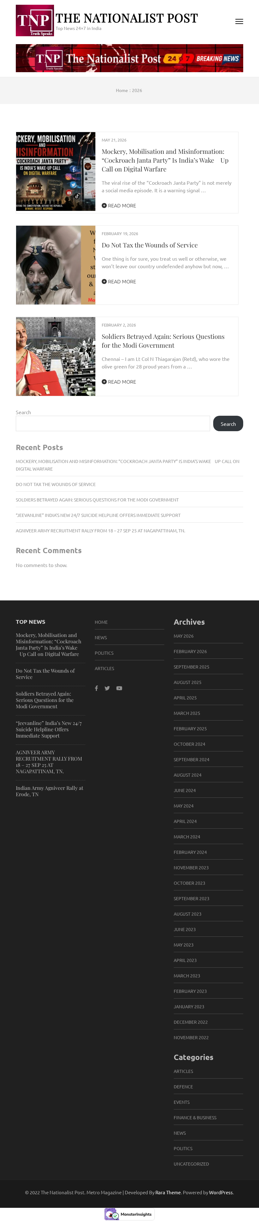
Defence (183, 1086)
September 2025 (191, 666)
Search (23, 412)
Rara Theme (168, 1192)
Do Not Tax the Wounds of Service (150, 244)
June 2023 (185, 929)
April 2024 (185, 821)
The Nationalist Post (127, 17)
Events (182, 1102)
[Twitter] (107, 688)
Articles (104, 668)
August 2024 (188, 775)
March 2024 (187, 836)
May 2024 (184, 805)
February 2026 (190, 651)
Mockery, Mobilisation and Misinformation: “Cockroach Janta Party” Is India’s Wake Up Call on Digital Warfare (165, 160)
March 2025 (187, 713)
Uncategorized (191, 1164)
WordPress (221, 1192)
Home (101, 622)
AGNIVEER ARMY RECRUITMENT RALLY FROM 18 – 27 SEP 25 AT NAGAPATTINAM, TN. (100, 530)
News (101, 637)
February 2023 (190, 991)
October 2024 (189, 744)
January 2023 (189, 1006)
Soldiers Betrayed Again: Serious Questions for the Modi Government (163, 340)
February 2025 (190, 728)
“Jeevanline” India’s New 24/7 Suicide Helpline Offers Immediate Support (98, 515)
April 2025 (185, 697)
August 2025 (188, 682)
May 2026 (184, 636)
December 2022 (191, 1022)
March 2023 (187, 975)
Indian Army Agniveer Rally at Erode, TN (49, 791)
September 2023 (191, 898)
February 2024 (190, 852)
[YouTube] (119, 688)
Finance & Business (195, 1117)
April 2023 (185, 960)
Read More (121, 205)
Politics (104, 653)
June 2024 (185, 790)
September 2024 (191, 759)
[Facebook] (96, 688)
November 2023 (191, 867)
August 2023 (188, 914)
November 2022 (191, 1037)
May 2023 (184, 944)
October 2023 (189, 883)
